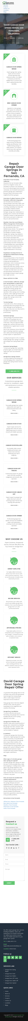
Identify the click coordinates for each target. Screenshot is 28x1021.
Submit (9, 883)
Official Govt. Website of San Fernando (14, 801)
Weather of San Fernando (10, 805)
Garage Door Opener (10, 983)
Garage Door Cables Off (11, 980)
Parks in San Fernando (9, 808)
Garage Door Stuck (10, 973)
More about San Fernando (10, 803)
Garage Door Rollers (10, 976)
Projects (6, 6)
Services (6, 5)
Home (6, 991)
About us (7, 993)
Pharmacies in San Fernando (11, 806)
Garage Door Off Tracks (11, 978)
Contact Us (6, 8)
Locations (6, 10)
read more (14, 413)
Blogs (5, 12)
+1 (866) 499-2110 (14, 371)
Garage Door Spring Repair (10, 970)
